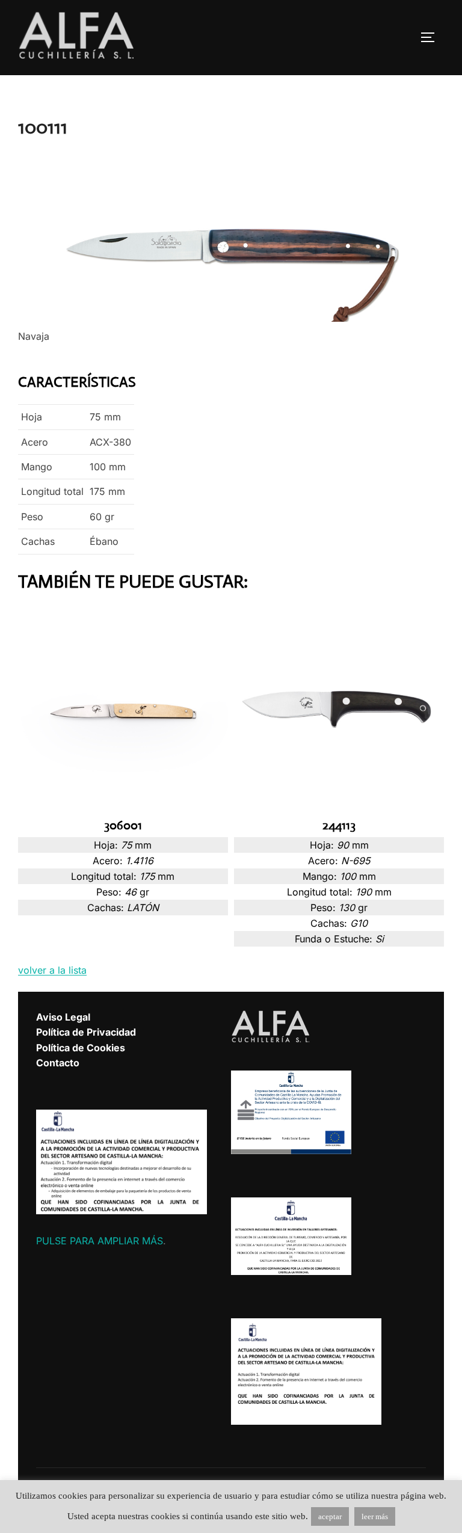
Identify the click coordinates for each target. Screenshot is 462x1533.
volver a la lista (52, 970)
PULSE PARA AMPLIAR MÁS (99, 1241)
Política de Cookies (80, 1048)
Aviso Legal (63, 1017)
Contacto (57, 1063)
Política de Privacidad (86, 1032)
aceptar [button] (330, 1516)
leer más (375, 1516)
